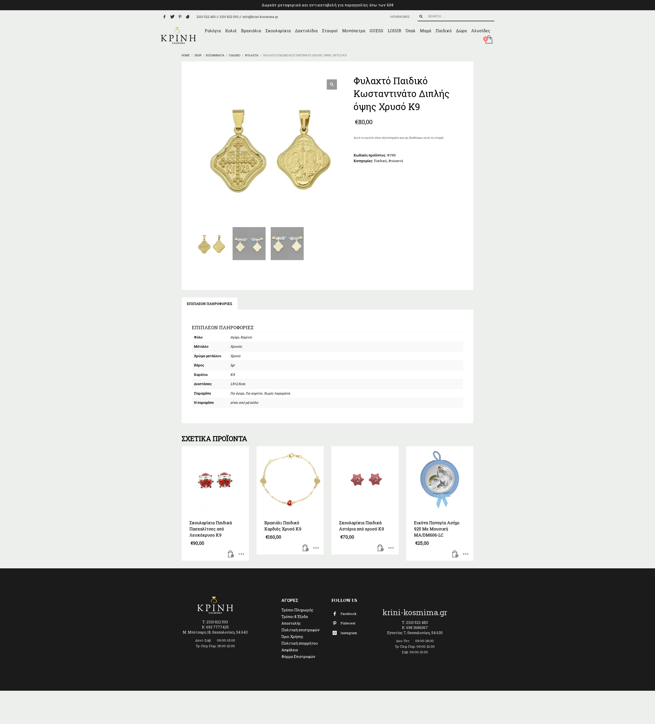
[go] (420, 16)
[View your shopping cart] (488, 40)
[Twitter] (172, 16)
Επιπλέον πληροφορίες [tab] (209, 303)
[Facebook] (164, 16)
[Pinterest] (180, 16)
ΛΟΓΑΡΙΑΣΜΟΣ (400, 16)
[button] (332, 84)
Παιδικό (380, 160)
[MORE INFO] (241, 554)
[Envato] (187, 16)
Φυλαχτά (395, 160)
